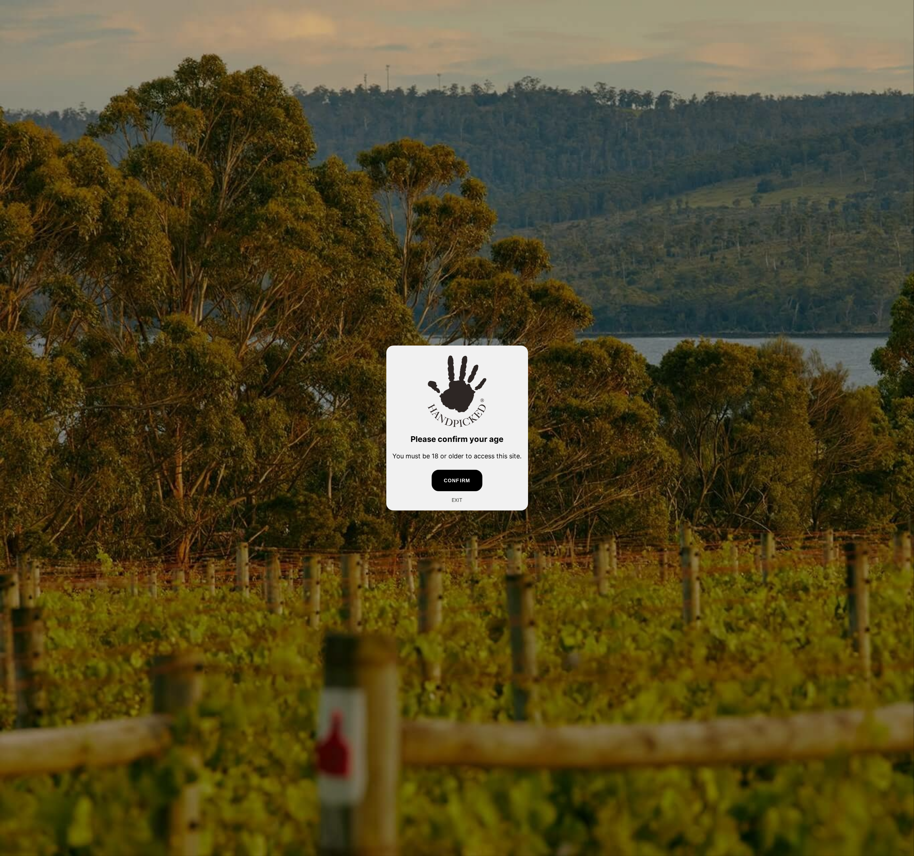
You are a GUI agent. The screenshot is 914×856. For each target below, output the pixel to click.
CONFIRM (457, 480)
